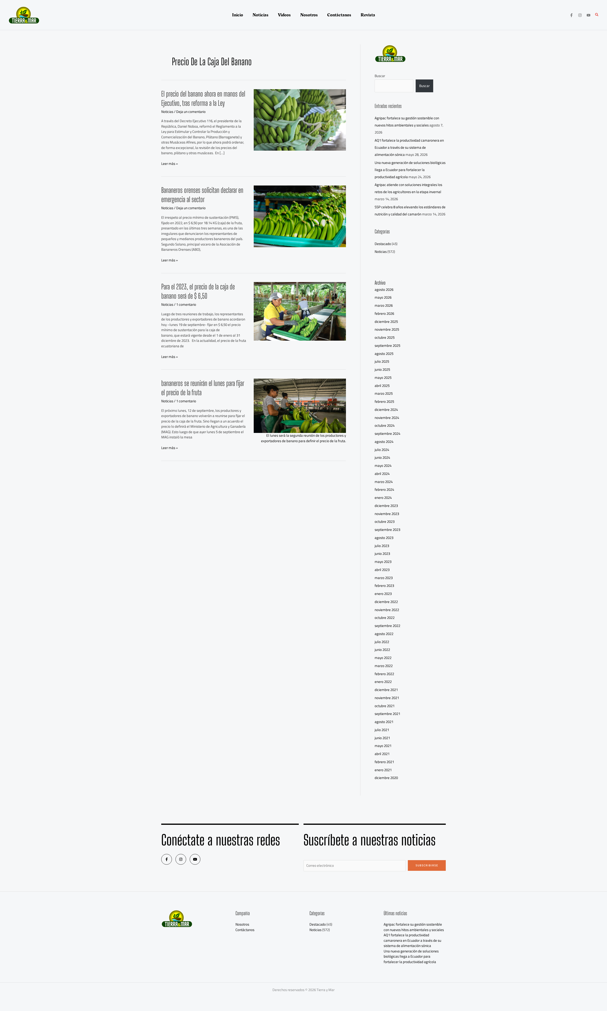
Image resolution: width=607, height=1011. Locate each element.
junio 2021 (382, 737)
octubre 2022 (385, 617)
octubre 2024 (385, 425)
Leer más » (169, 164)
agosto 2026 (384, 289)
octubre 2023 (385, 521)
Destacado (383, 243)
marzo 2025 (384, 393)
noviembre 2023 (387, 513)
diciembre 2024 (386, 409)
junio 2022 (382, 649)
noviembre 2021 (387, 697)
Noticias (167, 111)
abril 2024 (382, 473)
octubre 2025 (385, 337)
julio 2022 (382, 641)
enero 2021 (383, 769)
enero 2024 (383, 497)
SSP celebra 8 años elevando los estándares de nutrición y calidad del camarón (410, 211)
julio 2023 (382, 545)
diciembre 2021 (386, 689)
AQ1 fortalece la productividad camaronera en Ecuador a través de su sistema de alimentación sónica (409, 147)
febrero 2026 (384, 313)
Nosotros (242, 924)
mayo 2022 (383, 657)
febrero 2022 (384, 673)
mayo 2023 (383, 561)
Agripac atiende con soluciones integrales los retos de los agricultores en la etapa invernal (408, 188)
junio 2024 (382, 457)
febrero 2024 (384, 489)
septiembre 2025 (387, 345)
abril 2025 (382, 385)
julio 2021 (382, 729)
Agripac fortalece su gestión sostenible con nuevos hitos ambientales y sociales (407, 122)
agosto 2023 (384, 537)
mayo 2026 (383, 297)
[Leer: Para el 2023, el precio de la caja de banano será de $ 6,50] (300, 310)
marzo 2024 (384, 481)
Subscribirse (427, 865)
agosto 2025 (384, 353)
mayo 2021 (383, 745)
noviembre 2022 (387, 609)
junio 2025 (382, 369)
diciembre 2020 (386, 777)
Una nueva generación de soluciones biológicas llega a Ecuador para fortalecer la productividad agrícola (410, 169)
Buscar (380, 75)
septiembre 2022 (387, 625)
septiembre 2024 (387, 433)
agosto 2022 (384, 633)
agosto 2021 (384, 721)
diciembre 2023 (386, 505)
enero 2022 (383, 681)
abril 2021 (382, 753)
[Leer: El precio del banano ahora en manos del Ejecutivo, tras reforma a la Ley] (300, 119)
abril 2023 (382, 569)
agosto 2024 (384, 441)
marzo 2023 (384, 577)
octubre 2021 (385, 705)
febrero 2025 (384, 401)
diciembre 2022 (386, 601)
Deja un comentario (191, 111)
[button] (597, 15)
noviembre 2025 (387, 329)
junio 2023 (382, 553)
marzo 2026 (384, 305)
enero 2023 (383, 593)
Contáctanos (244, 929)
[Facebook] (571, 15)
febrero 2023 (384, 585)
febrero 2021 (384, 761)
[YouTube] (588, 15)
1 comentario (186, 304)
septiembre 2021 (387, 713)
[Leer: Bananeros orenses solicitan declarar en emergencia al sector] (300, 216)
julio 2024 (382, 449)
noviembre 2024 (387, 417)
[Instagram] (580, 15)
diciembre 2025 (386, 321)
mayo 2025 (383, 377)
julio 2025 (382, 361)
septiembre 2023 (387, 529)
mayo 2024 (383, 465)
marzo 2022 (384, 665)
